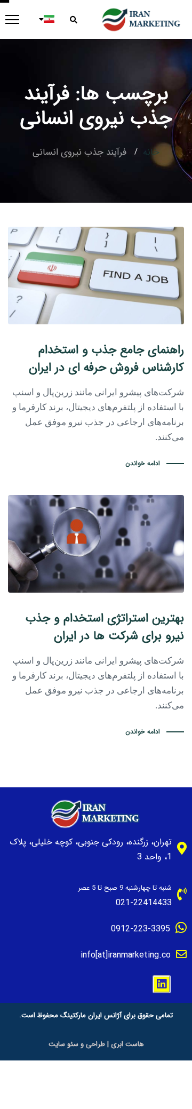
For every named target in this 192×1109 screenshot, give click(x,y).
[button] (77, 19)
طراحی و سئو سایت (77, 1044)
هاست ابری (127, 1044)
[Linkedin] (162, 984)
